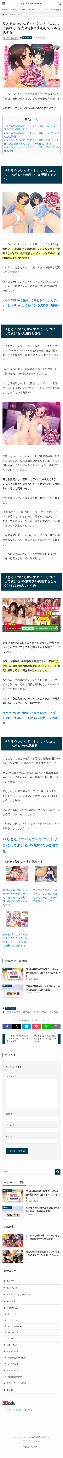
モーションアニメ (40, 1012)
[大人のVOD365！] (31, 3)
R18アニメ (27, 38)
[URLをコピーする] (56, 1026)
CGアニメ (27, 1012)
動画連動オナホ (15, 1377)
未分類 (9, 1390)
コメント (11, 1076)
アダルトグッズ (14, 1370)
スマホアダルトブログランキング (18, 1409)
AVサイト (11, 1301)
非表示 (34, 119)
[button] (7, 1026)
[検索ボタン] (59, 3)
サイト (9, 1136)
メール (10, 1125)
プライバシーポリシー (31, 1441)
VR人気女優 (13, 1364)
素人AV (10, 1281)
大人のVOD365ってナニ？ (38, 1437)
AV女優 (11, 1338)
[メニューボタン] (3, 3)
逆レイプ (12, 1314)
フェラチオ (13, 1320)
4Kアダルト (13, 1332)
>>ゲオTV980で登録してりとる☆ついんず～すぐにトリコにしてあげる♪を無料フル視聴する (31, 305)
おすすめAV (12, 1308)
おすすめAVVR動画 (16, 1358)
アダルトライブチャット (18, 1294)
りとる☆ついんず (13, 1012)
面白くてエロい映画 (16, 1383)
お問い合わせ (19, 1437)
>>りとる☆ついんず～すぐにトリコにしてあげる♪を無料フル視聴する (30, 845)
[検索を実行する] (58, 1172)
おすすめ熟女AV (15, 1326)
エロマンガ (11, 1287)
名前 (9, 1114)
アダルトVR (12, 1351)
